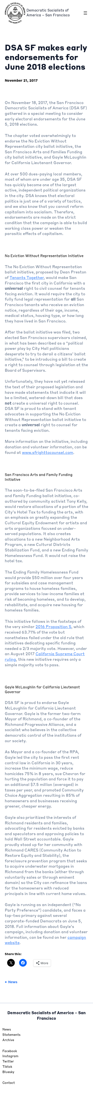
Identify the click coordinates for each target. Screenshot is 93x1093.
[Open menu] (85, 13)
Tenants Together (27, 278)
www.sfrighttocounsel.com (47, 453)
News (12, 982)
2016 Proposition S (53, 627)
